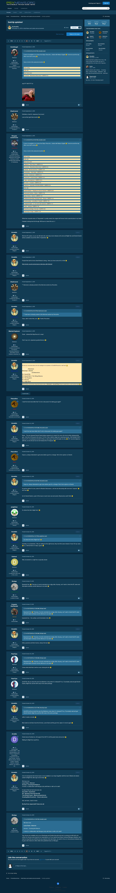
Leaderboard (37, 12)
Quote (27, 104)
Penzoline (14, 398)
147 (15, 619)
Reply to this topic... (21, 865)
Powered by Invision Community (58, 890)
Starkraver (14, 111)
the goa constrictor (14, 136)
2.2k (15, 747)
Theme (51, 887)
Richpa (14, 581)
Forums (9, 12)
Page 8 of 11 (47, 41)
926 (15, 570)
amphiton (14, 507)
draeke (14, 734)
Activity (16, 8)
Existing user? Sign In (95, 3)
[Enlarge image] (28, 94)
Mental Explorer (14, 331)
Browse (10, 8)
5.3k (15, 246)
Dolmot (14, 556)
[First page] (8, 41)
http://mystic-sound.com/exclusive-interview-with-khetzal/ (37, 264)
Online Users (28, 12)
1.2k (15, 151)
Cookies (64, 887)
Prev (11, 41)
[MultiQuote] (23, 105)
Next (37, 41)
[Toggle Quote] (24, 51)
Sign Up (106, 3)
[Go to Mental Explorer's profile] (14, 336)
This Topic (101, 8)
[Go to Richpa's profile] (14, 586)
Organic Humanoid (14, 605)
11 (34, 41)
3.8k (15, 124)
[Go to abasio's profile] (87, 37)
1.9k (15, 667)
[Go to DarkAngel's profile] (14, 52)
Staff (20, 12)
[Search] (108, 8)
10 (31, 41)
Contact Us (58, 887)
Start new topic (60, 34)
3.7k (15, 595)
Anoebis (16, 26)
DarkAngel (14, 47)
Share (67, 27)
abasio (91, 36)
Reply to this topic (75, 34)
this (52, 584)
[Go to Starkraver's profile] (14, 116)
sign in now (42, 859)
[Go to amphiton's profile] (14, 512)
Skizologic (24, 369)
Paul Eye (14, 654)
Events (15, 12)
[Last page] (41, 41)
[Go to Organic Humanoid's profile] (14, 611)
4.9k (15, 412)
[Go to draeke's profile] (14, 739)
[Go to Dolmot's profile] (14, 562)
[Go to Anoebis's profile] (9, 27)
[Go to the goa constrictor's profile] (14, 143)
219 (15, 60)
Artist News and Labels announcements (34, 28)
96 (15, 345)
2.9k (15, 520)
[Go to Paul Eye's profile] (14, 659)
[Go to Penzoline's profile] (14, 404)
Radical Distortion (26, 372)
